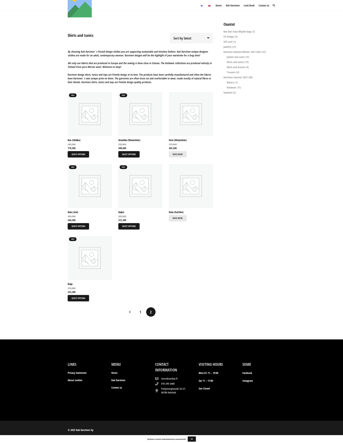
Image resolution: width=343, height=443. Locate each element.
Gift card (227, 41)
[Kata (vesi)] (90, 186)
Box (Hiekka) (74, 140)
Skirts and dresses (236, 67)
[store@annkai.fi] (158, 378)
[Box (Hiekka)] (90, 114)
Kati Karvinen (118, 380)
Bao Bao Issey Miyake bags (237, 31)
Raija (70, 284)
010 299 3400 (168, 383)
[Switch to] (202, 5)
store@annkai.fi (169, 378)
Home (114, 373)
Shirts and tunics (235, 62)
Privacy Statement (77, 373)
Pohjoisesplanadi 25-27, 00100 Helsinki (173, 390)
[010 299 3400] (158, 383)
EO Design (228, 36)
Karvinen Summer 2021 (235, 77)
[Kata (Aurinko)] (191, 186)
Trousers (231, 72)
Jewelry (227, 47)
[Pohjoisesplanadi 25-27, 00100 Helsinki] (158, 390)
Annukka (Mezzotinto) (129, 140)
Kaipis (121, 212)
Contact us (116, 387)
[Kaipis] (140, 186)
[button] (274, 5)
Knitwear (231, 87)
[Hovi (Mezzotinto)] (191, 114)
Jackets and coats (235, 57)
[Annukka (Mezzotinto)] (140, 114)
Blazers (230, 82)
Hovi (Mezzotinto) (178, 140)
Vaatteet (227, 92)
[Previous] (130, 312)
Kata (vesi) (73, 212)
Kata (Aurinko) (176, 212)
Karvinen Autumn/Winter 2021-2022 (242, 52)
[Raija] (90, 258)
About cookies (75, 380)
